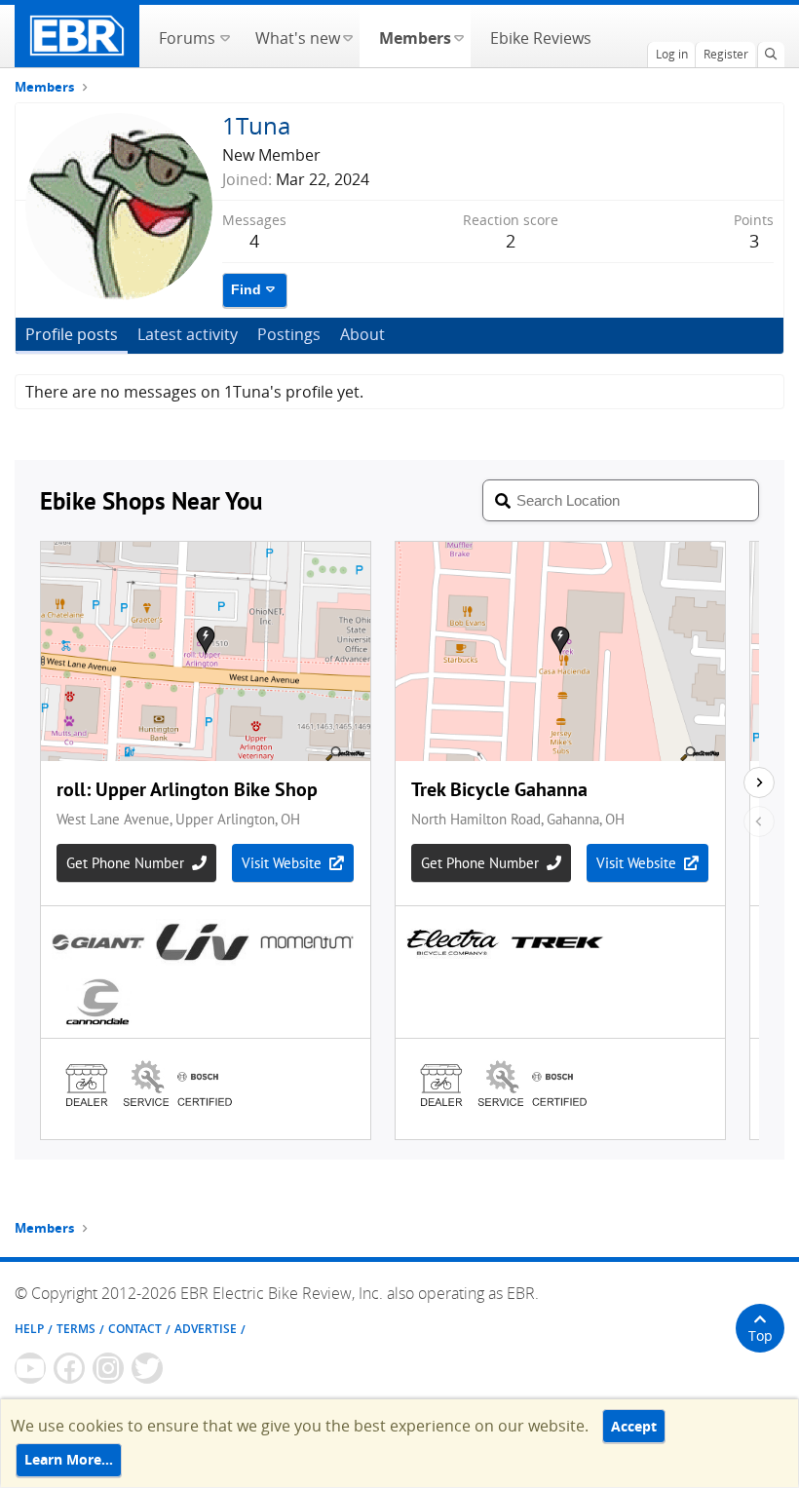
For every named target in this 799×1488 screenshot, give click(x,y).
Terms (76, 1328)
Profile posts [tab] (71, 334)
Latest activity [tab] (187, 334)
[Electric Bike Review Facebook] (69, 1368)
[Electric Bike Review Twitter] (147, 1368)
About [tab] (362, 334)
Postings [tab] (289, 334)
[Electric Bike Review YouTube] (30, 1368)
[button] (224, 36)
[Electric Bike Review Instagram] (108, 1368)
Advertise (205, 1328)
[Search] (770, 54)
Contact (135, 1328)
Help (29, 1328)
